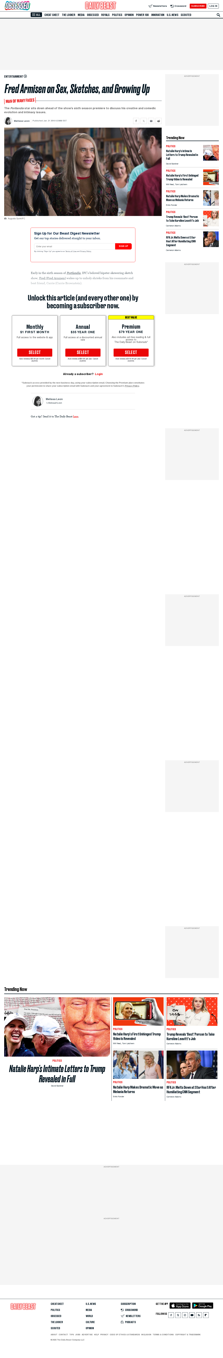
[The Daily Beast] (100, 6)
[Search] (218, 15)
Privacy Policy (86, 251)
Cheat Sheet (51, 14)
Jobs (77, 1335)
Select (35, 352)
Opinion (129, 14)
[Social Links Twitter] (178, 1315)
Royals (105, 14)
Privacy (104, 1335)
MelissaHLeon (55, 403)
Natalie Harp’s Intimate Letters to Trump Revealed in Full (57, 1073)
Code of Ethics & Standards (125, 1335)
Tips (71, 1335)
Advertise (87, 1335)
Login (99, 374)
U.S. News (172, 14)
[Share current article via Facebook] (136, 121)
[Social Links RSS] (199, 1315)
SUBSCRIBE (198, 6)
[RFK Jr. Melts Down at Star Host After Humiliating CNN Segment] (211, 246)
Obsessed (93, 14)
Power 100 (142, 14)
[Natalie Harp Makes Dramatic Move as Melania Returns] (211, 204)
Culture (90, 1322)
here (75, 416)
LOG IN (213, 6)
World (89, 1316)
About (54, 1335)
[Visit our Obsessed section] (28, 6)
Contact (63, 1335)
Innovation (157, 14)
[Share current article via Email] (151, 121)
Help (96, 1335)
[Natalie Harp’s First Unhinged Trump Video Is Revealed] (211, 184)
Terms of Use (71, 251)
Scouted (186, 14)
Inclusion (146, 1335)
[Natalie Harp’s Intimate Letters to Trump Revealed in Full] (211, 159)
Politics (117, 14)
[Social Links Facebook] (171, 1315)
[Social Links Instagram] (185, 1315)
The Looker (68, 14)
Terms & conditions (163, 1335)
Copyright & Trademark (188, 1335)
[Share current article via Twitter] (144, 121)
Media (81, 14)
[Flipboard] (206, 1315)
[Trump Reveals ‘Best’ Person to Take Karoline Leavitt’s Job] (211, 225)
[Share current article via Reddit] (159, 121)
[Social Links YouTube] (192, 1315)
